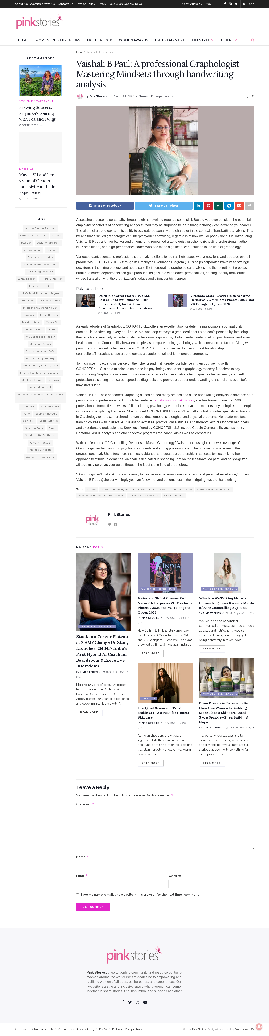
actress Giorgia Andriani (40, 228)
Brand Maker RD (244, 1029)
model (52, 329)
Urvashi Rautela (40, 442)
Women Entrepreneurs (57, 40)
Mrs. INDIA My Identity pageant (40, 373)
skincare (28, 421)
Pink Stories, (97, 972)
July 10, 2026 (236, 727)
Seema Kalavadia (46, 413)
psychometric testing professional (101, 495)
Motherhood (99, 40)
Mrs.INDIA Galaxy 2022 (40, 351)
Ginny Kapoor (26, 279)
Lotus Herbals (49, 315)
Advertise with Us (42, 3)
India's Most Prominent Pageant (40, 293)
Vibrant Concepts (40, 450)
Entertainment (170, 40)
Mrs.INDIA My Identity (40, 358)
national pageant (40, 387)
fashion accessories (40, 257)
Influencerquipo (50, 300)
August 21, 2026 (110, 313)
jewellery (28, 315)
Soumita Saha (34, 428)
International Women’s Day (40, 308)
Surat (52, 428)
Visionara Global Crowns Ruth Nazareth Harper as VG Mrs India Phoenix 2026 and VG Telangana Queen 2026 (222, 300)
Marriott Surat (31, 322)
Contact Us (65, 3)
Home (23, 40)
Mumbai (54, 380)
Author (91, 489)
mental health (34, 329)
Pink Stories (98, 96)
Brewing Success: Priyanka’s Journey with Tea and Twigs (37, 113)
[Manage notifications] (259, 1026)
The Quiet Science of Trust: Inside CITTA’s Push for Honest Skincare (163, 713)
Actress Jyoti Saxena (33, 235)
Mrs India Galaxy (32, 380)
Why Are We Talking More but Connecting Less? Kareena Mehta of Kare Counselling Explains (226, 603)
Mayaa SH (52, 322)
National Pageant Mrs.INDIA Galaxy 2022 (40, 397)
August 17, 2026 (202, 309)
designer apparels (48, 242)
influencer (27, 300)
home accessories (40, 286)
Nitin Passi (28, 406)
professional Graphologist (214, 489)
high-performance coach (149, 489)
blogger (26, 242)
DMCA (102, 3)
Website (174, 876)
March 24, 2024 (124, 96)
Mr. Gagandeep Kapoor (40, 337)
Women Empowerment (36, 101)
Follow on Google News (125, 3)
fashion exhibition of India (40, 264)
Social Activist (49, 421)
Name (82, 857)
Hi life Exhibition (52, 279)
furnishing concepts (40, 271)
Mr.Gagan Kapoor (40, 344)
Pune (26, 413)
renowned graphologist (144, 495)
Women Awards (133, 40)
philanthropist (50, 406)
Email (82, 876)
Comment (85, 804)
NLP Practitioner (181, 489)
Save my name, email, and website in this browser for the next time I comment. (140, 894)
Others (226, 40)
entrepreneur (32, 250)
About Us (21, 3)
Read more (89, 712)
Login (249, 3)
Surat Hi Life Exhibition (40, 435)
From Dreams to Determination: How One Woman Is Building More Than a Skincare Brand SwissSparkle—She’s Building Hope (225, 712)
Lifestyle (201, 40)
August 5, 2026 (176, 723)
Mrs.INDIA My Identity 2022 (40, 365)
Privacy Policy (85, 3)
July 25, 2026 (236, 613)
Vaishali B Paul (174, 495)
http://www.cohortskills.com (174, 400)
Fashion (52, 250)
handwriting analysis (114, 489)
